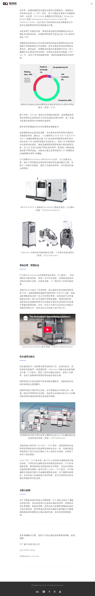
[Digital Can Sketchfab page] (44, 592)
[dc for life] (37, 592)
